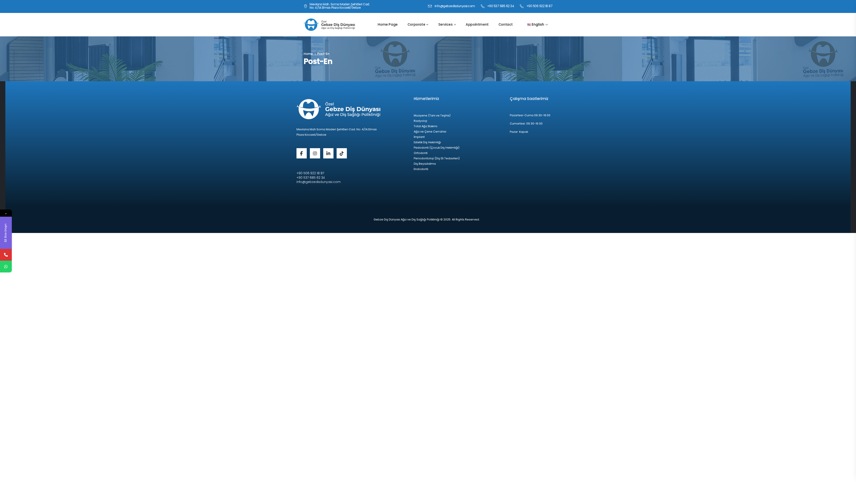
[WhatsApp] (6, 266)
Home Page (387, 24)
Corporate (416, 24)
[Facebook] (301, 153)
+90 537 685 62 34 (310, 177)
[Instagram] (315, 153)
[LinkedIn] (328, 153)
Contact (505, 24)
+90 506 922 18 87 (310, 173)
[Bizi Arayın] (6, 255)
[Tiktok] (342, 153)
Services (445, 24)
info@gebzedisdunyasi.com (318, 182)
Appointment (477, 24)
